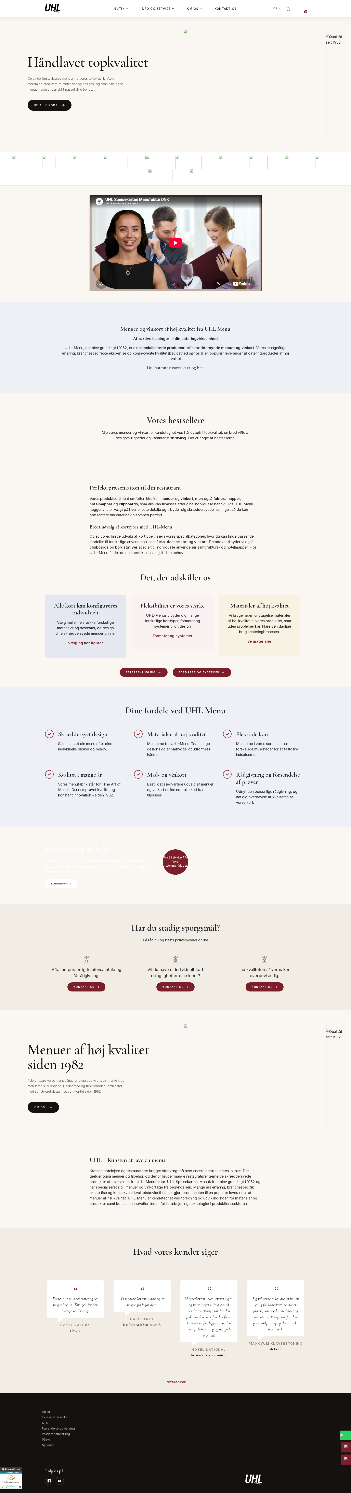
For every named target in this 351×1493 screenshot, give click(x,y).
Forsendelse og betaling (58, 1428)
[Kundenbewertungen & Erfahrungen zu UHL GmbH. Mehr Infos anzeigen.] (11, 1478)
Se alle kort (46, 105)
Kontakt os (226, 8)
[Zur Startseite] (52, 8)
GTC (45, 1422)
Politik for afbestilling (56, 1434)
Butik (119, 8)
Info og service (156, 8)
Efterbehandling (141, 672)
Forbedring (61, 883)
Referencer (176, 1382)
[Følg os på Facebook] (49, 1481)
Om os (192, 8)
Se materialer (259, 641)
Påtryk (46, 1439)
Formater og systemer (172, 636)
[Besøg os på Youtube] (60, 1481)
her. (200, 367)
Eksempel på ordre (55, 1417)
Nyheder (48, 1445)
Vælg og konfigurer (85, 643)
